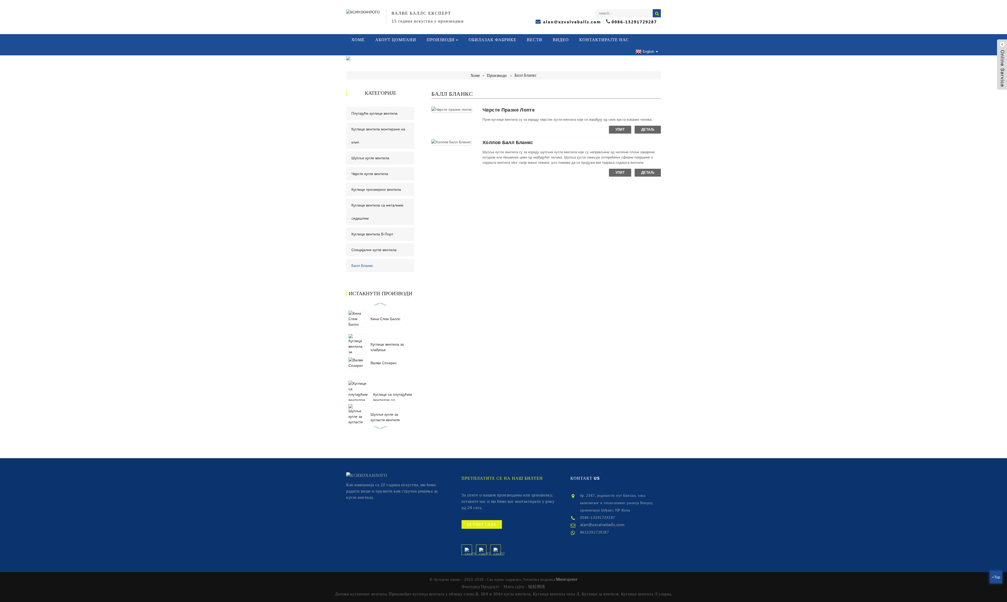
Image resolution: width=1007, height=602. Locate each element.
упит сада (484, 524)
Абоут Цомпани (395, 39)
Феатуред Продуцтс (481, 586)
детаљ (647, 129)
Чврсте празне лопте (509, 110)
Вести (534, 39)
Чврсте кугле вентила (369, 174)
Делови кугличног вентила (361, 594)
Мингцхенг (567, 579)
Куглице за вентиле (600, 594)
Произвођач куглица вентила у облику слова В (434, 594)
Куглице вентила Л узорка (646, 594)
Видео (561, 39)
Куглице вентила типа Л (556, 594)
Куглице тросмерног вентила (376, 189)
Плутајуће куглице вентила (374, 113)
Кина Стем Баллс (385, 319)
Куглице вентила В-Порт (372, 234)
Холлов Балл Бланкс (508, 142)
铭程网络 (536, 586)
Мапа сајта (514, 586)
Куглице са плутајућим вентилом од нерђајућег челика (392, 400)
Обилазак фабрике (492, 39)
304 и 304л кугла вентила (506, 594)
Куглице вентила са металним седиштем (377, 211)
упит (620, 129)
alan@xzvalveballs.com (602, 524)
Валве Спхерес (384, 363)
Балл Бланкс (526, 75)
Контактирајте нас (604, 39)
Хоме (358, 39)
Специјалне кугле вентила (374, 250)
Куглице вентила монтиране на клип (378, 135)
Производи (441, 39)
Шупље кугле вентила (370, 158)
